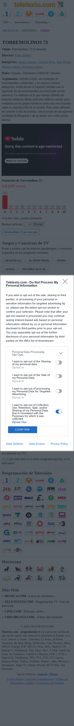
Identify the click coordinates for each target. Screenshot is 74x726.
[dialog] (37, 363)
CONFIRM (22, 429)
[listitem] (37, 353)
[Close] (66, 282)
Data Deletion (14, 443)
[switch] (59, 362)
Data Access (37, 443)
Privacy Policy (59, 443)
